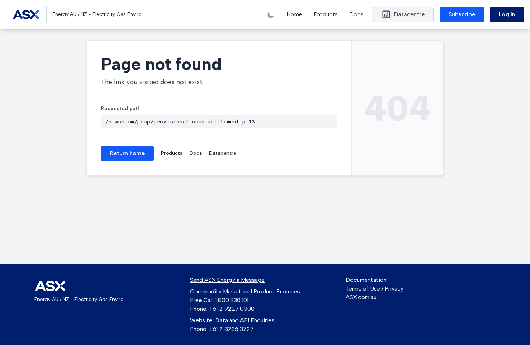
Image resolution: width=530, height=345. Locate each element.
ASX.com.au (361, 297)
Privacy (394, 288)
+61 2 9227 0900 (232, 308)
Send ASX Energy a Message (227, 279)
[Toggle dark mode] (271, 14)
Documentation (366, 279)
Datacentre (222, 153)
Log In (507, 14)
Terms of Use (363, 288)
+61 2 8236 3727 (231, 329)
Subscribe (462, 14)
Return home (127, 153)
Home (294, 14)
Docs (356, 14)
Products (326, 14)
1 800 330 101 (231, 300)
